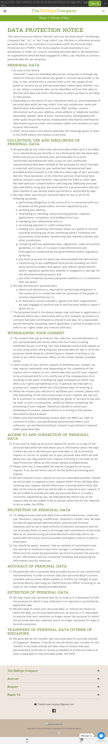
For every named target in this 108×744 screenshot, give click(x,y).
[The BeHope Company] (54, 11)
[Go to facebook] (101, 735)
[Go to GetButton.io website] (101, 741)
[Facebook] (54, 711)
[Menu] (4, 11)
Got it (95, 4)
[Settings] (103, 11)
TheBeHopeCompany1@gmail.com (55, 704)
